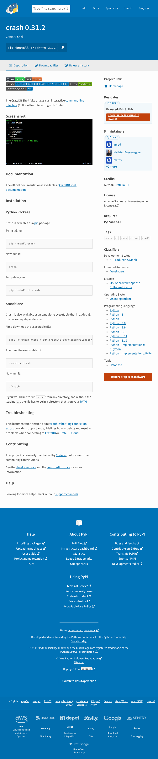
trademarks (114, 648)
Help (84, 8)
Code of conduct (77, 596)
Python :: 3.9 (118, 327)
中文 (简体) (121, 701)
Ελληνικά (95, 701)
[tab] (18, 65)
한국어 (94, 705)
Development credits (125, 564)
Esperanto (81, 705)
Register (144, 8)
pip (36, 223)
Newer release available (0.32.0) (123, 117)
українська (82, 701)
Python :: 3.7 (118, 319)
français (36, 701)
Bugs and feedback (127, 543)
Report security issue (79, 591)
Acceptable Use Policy (77, 606)
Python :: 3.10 (118, 332)
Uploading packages (29, 549)
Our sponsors (79, 564)
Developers (117, 271)
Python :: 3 (116, 314)
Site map (79, 662)
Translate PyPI (125, 554)
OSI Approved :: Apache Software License (125, 285)
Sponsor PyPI (127, 559)
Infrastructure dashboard (77, 549)
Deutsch (108, 701)
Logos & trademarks (79, 559)
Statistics (79, 554)
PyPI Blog (77, 543)
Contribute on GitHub (126, 549)
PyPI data (111, 103)
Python (114, 310)
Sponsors (112, 8)
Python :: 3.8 (118, 323)
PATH (83, 402)
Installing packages (29, 543)
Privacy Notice (77, 601)
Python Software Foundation (77, 652)
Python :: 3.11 (118, 336)
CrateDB (50, 433)
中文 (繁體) (137, 701)
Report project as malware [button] (128, 377)
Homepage (116, 86)
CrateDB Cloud (69, 433)
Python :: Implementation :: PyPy (130, 353)
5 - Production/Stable (124, 260)
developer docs (26, 467)
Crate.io (61, 455)
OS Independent (120, 299)
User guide (29, 554)
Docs (96, 8)
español (25, 701)
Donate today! (79, 641)
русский (151, 701)
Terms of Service (77, 586)
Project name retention (29, 559)
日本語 (47, 701)
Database (116, 365)
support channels (66, 494)
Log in (128, 8)
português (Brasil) (64, 701)
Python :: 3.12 (118, 340)
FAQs (31, 564)
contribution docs (58, 467)
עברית (69, 705)
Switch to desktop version (79, 681)
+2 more (111, 167)
